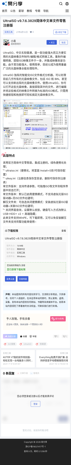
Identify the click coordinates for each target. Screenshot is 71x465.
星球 (21, 10)
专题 (37, 10)
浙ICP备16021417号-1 (35, 446)
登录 (35, 404)
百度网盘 (23, 279)
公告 (13, 10)
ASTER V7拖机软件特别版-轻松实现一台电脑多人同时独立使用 (17, 360)
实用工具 (9, 32)
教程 (29, 10)
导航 (46, 10)
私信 (64, 42)
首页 (4, 10)
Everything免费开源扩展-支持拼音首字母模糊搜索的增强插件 (53, 360)
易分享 (44, 442)
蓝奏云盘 (10, 279)
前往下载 (62, 32)
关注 (53, 42)
